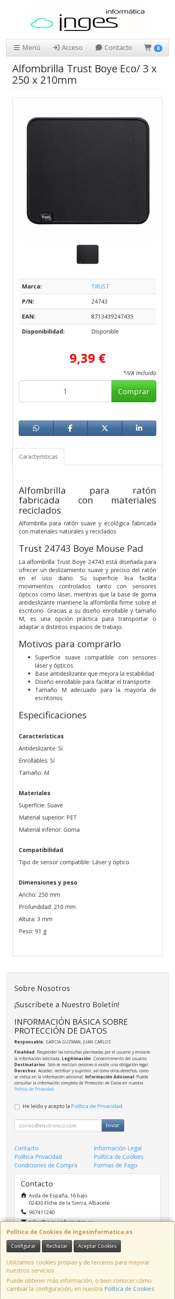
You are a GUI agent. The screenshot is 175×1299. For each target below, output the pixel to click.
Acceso (71, 47)
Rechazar (57, 1246)
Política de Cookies (129, 1288)
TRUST (100, 286)
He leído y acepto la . (73, 1106)
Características (38, 456)
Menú (30, 47)
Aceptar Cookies (97, 1246)
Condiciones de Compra (45, 1165)
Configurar (23, 1246)
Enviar (113, 1125)
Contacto (117, 47)
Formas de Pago (116, 1165)
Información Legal (118, 1148)
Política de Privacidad (34, 1089)
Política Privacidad (38, 1156)
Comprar (133, 391)
